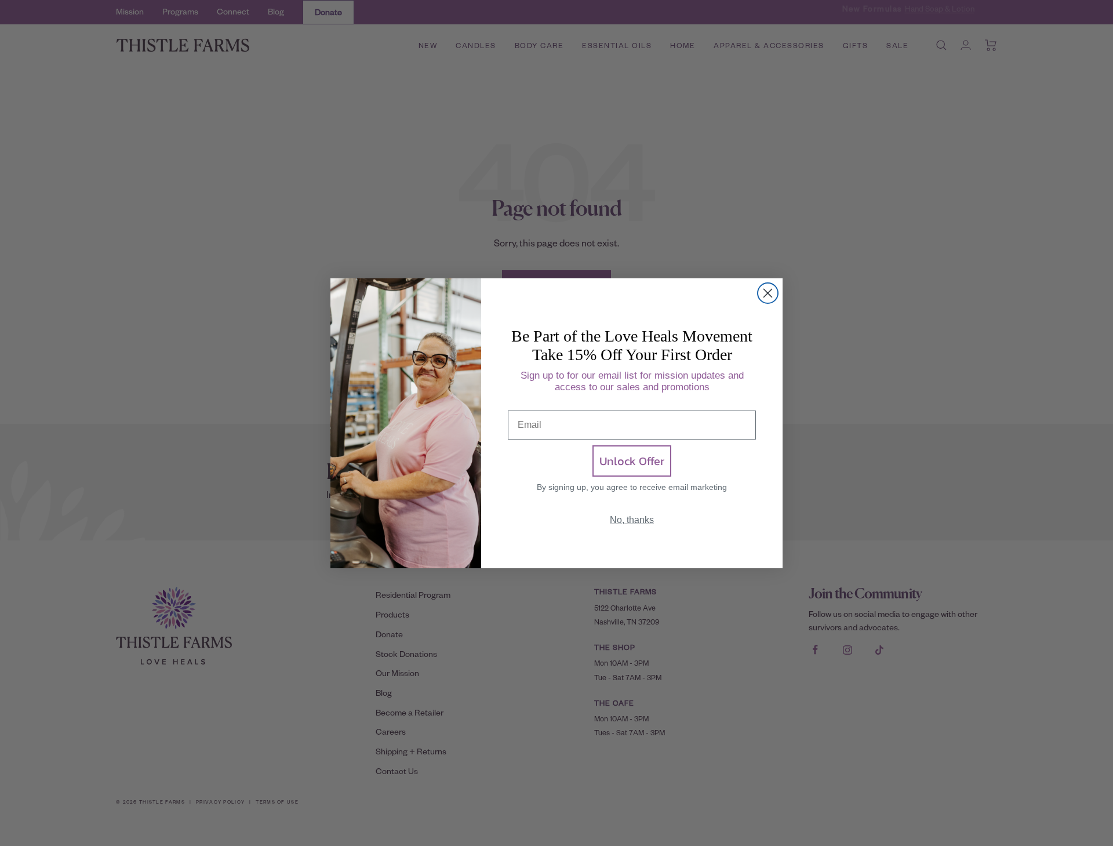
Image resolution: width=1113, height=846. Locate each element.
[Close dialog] (768, 293)
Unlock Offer (631, 461)
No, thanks (632, 520)
